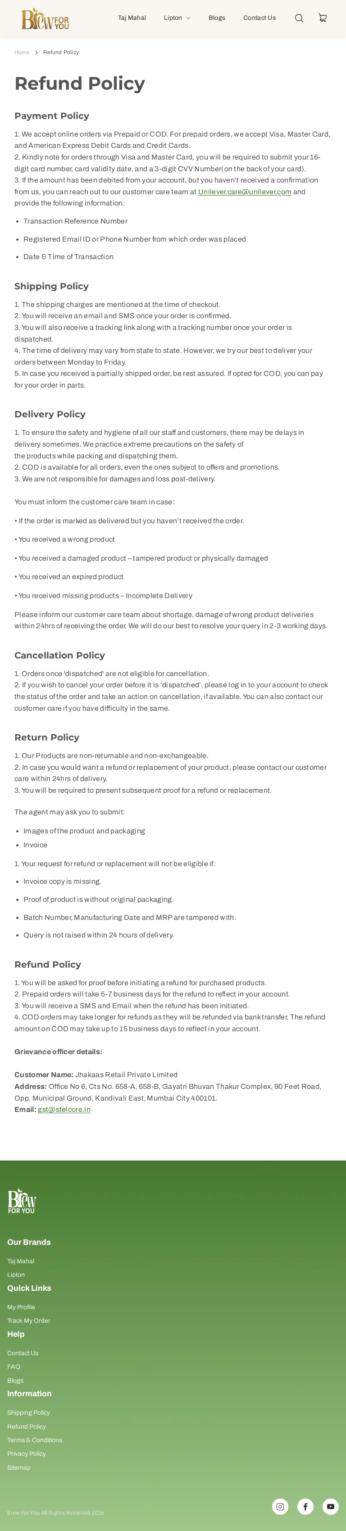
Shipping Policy (28, 1412)
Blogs (15, 1380)
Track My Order (28, 1320)
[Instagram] (280, 1507)
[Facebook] (305, 1507)
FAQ (13, 1366)
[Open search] (299, 18)
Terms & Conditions (34, 1440)
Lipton (16, 1274)
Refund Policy (26, 1426)
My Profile (21, 1307)
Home (22, 52)
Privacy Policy (26, 1453)
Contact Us (22, 1353)
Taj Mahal (20, 1261)
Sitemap (19, 1467)
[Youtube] (331, 1507)
